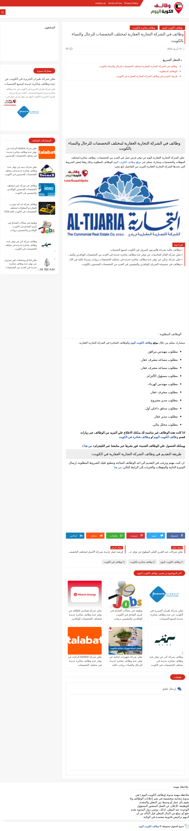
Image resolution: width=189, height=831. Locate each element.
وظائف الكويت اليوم (172, 27)
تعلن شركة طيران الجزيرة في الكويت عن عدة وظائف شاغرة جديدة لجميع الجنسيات (166, 614)
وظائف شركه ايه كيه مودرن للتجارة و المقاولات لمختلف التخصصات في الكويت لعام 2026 (20, 207)
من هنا (88, 445)
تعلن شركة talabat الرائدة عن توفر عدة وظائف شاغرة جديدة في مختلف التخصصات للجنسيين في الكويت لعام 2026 (85, 665)
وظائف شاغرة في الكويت (134, 437)
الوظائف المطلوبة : (168, 71)
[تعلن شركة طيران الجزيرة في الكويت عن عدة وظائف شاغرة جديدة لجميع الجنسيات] (166, 594)
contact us (100, 3)
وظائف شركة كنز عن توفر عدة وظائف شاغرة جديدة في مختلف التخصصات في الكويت (166, 661)
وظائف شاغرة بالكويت (144, 27)
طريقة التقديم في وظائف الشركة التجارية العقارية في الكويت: (147, 76)
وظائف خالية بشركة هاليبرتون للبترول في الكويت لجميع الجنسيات (145, 249)
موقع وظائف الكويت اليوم (127, 162)
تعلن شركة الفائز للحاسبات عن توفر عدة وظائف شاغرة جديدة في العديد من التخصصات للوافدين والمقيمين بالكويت (124, 254)
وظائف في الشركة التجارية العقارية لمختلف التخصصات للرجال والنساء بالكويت (138, 66)
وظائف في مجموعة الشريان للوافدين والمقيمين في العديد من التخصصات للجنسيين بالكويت (131, 264)
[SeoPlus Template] (186, 826)
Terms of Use (115, 3)
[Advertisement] (125, 109)
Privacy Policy (131, 3)
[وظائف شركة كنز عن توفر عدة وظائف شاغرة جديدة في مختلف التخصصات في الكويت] (166, 641)
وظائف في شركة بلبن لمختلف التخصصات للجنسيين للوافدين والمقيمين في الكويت (22, 189)
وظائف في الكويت (113, 562)
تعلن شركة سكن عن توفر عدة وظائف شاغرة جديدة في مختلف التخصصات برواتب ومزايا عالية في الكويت (124, 259)
